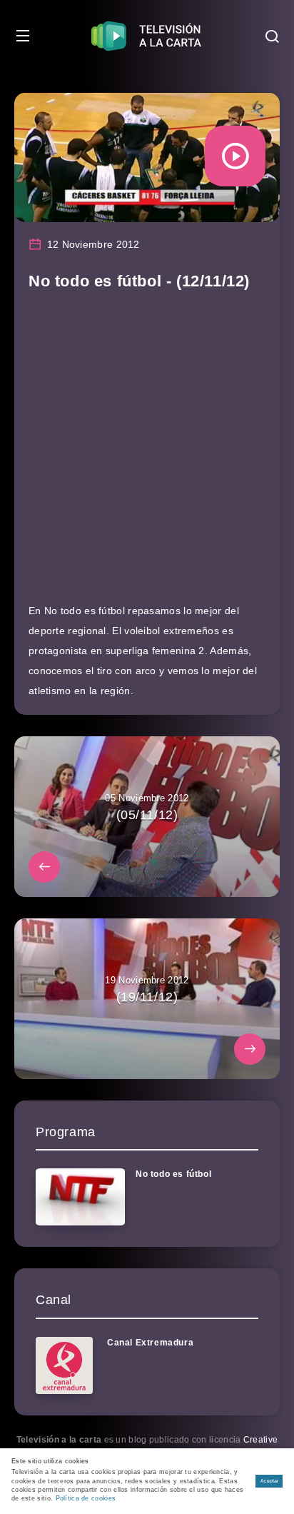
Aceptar (269, 1480)
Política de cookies (86, 1498)
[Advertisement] (147, 453)
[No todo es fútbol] (80, 1196)
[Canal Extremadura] (64, 1365)
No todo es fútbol (173, 1174)
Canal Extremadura (150, 1343)
